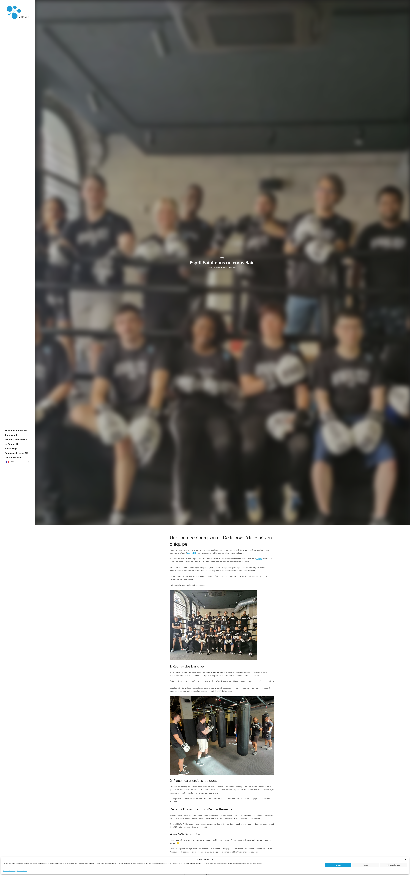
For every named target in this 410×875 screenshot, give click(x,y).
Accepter (338, 865)
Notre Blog (11, 448)
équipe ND (191, 553)
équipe (259, 559)
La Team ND (11, 444)
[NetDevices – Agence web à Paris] (17, 12)
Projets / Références (16, 439)
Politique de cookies (9, 871)
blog (222, 257)
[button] (406, 859)
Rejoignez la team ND (17, 453)
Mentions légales (22, 871)
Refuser (365, 865)
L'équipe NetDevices (215, 267)
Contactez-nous (13, 457)
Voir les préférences (393, 865)
